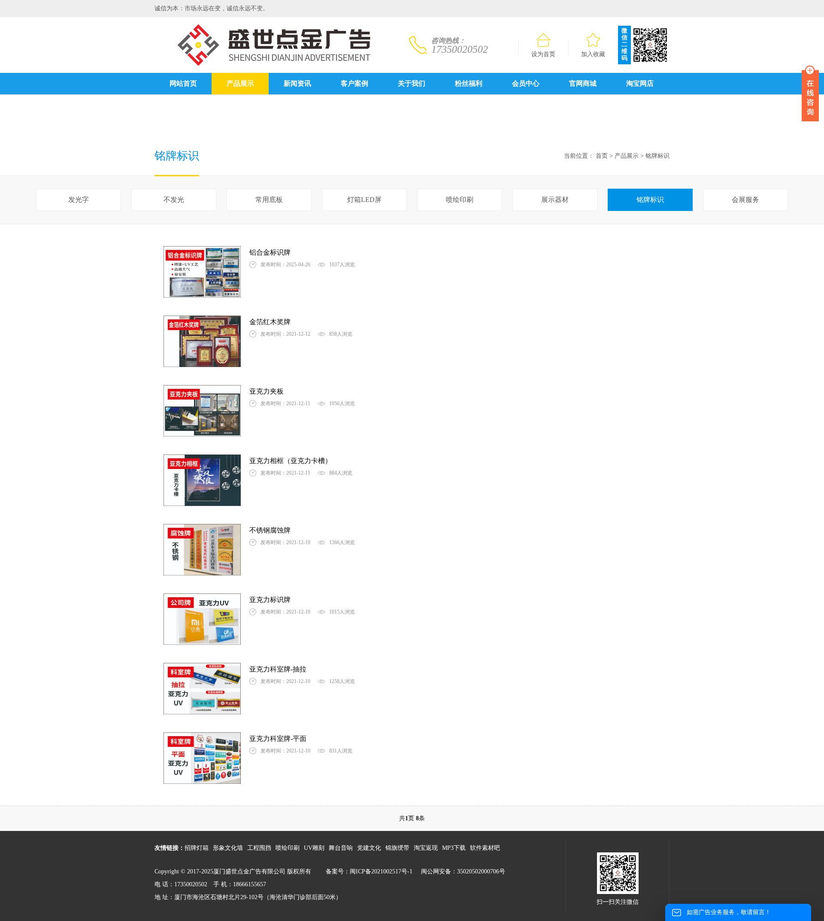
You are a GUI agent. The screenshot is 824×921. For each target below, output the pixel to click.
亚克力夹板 (266, 391)
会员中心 (525, 83)
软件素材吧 (485, 848)
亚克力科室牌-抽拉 (277, 669)
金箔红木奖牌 (270, 321)
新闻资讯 (297, 83)
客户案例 (354, 83)
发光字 (78, 199)
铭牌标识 (657, 156)
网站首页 (183, 83)
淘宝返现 (426, 848)
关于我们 (411, 83)
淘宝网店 (640, 83)
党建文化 (369, 848)
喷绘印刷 (459, 199)
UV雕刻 (314, 848)
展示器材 (555, 199)
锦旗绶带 (397, 848)
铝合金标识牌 (270, 252)
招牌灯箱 (197, 848)
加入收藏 (593, 54)
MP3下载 (454, 848)
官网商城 (583, 83)
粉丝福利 (468, 83)
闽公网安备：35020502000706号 (463, 871)
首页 (602, 156)
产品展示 (240, 83)
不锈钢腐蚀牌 (270, 530)
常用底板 (269, 199)
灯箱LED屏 (364, 199)
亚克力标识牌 (270, 599)
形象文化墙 (228, 848)
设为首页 (543, 54)
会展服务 (745, 199)
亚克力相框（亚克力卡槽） (290, 460)
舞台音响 (341, 848)
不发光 (174, 199)
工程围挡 (259, 848)
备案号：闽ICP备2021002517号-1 (369, 871)
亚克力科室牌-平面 (277, 738)
